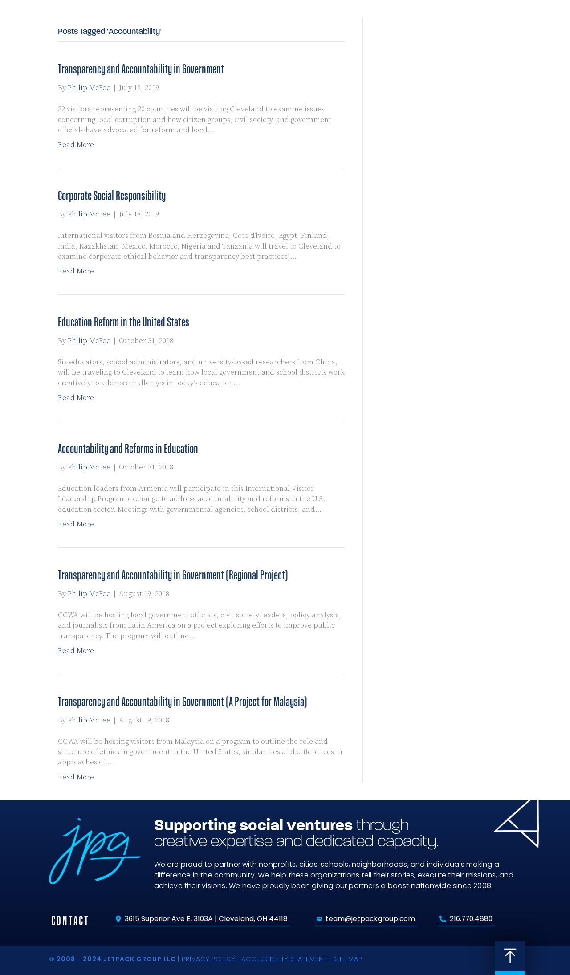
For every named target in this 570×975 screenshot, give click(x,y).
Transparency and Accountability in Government (141, 68)
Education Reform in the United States (123, 321)
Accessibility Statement (284, 959)
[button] (536, 30)
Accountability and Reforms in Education (128, 448)
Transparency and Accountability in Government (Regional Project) (173, 574)
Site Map (347, 959)
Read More (76, 144)
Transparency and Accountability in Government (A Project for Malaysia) (182, 701)
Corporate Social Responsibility (112, 195)
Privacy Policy (208, 959)
